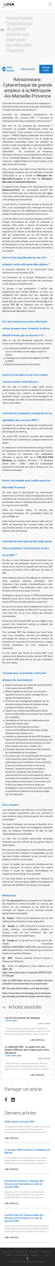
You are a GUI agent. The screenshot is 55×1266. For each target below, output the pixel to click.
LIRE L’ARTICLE (37, 1040)
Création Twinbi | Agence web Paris (27, 1261)
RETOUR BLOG (46, 69)
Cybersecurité (27, 69)
